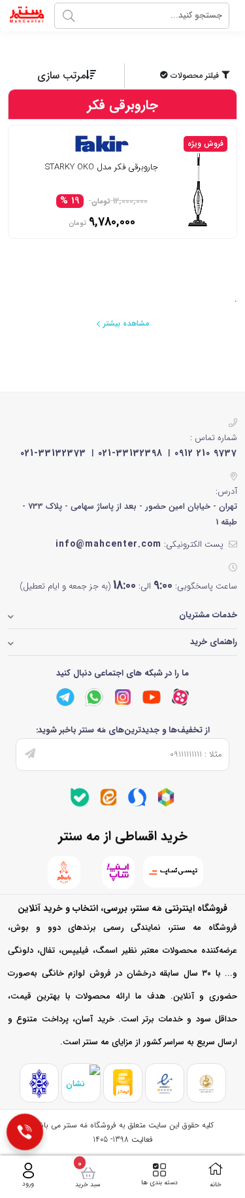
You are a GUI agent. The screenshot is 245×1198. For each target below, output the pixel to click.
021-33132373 (53, 453)
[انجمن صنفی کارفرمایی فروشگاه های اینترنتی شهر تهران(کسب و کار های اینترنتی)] (39, 1083)
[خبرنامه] (30, 754)
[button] (182, 76)
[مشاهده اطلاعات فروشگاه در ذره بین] (81, 1083)
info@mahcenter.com (108, 544)
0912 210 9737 (205, 453)
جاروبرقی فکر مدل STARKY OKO (101, 168)
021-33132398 (130, 453)
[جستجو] (68, 15)
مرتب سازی (61, 75)
